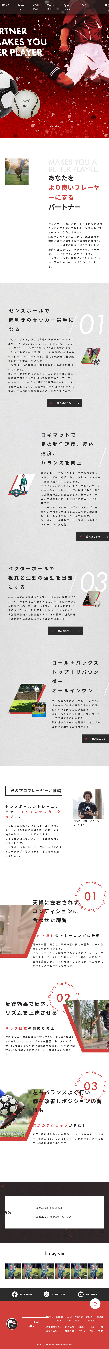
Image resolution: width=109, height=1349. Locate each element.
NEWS (83, 5)
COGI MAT (36, 7)
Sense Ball (21, 7)
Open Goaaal (67, 7)
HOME (5, 5)
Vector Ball (51, 7)
